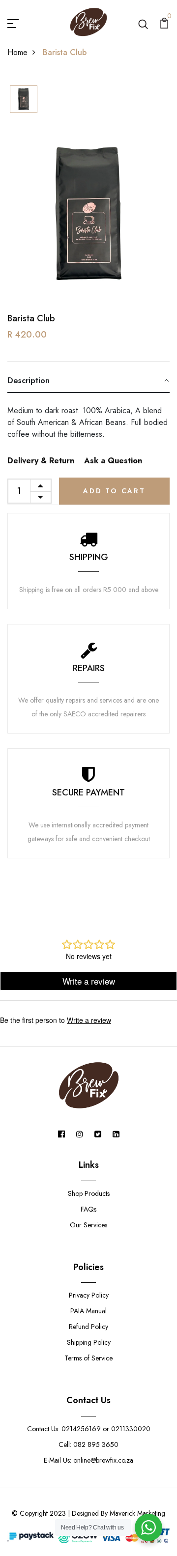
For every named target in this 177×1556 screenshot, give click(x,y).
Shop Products (89, 1193)
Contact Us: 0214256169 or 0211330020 (88, 1429)
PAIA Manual (88, 1311)
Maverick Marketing (137, 1513)
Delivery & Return (40, 460)
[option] (23, 100)
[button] (88, 381)
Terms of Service (88, 1358)
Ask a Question (113, 460)
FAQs (88, 1209)
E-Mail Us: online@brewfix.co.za (88, 1460)
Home (17, 52)
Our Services (88, 1225)
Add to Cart (114, 491)
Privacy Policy (89, 1295)
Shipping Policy (89, 1342)
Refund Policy (88, 1326)
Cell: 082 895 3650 (88, 1444)
